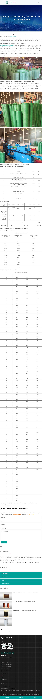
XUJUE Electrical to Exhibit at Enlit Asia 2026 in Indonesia (16, 560)
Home (19, 22)
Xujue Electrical (13, 36)
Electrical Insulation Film (6, 668)
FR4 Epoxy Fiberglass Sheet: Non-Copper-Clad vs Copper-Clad (17, 556)
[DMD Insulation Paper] (6, 625)
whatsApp (21, 697)
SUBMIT (3, 542)
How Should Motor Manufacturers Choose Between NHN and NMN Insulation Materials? (22, 562)
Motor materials (5, 673)
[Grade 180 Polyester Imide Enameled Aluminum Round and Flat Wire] (6, 599)
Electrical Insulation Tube (7, 660)
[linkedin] (5, 653)
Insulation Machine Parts (6, 666)
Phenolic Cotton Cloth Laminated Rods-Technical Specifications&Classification (20, 559)
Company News (5, 573)
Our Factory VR (4, 679)
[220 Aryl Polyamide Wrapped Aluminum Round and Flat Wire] (6, 608)
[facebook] (2, 653)
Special (22, 22)
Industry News (5, 576)
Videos (3, 677)
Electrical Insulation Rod (6, 662)
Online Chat (7, 697)
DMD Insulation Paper (17, 619)
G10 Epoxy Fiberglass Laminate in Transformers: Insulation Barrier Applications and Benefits (23, 557)
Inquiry (35, 697)
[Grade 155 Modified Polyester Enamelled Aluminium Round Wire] (6, 617)
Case (2, 675)
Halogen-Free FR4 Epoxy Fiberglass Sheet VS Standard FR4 (16, 563)
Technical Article (5, 583)
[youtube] (10, 653)
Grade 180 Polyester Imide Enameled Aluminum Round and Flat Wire (25, 592)
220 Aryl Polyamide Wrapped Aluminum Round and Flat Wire (24, 601)
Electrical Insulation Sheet (7, 657)
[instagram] (7, 653)
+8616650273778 (30, 514)
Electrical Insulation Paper (7, 664)
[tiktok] (13, 653)
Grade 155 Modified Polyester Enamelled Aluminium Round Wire (24, 610)
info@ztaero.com (17, 514)
